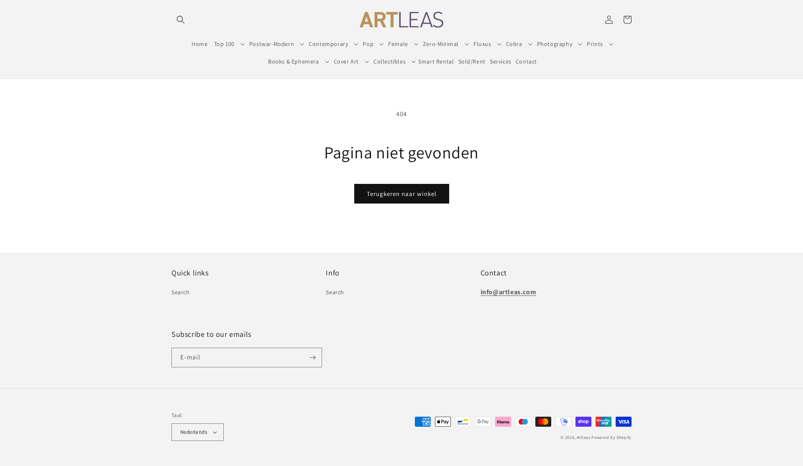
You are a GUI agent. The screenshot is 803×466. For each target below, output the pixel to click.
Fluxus (482, 44)
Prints (595, 44)
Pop (368, 44)
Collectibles (389, 61)
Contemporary (328, 44)
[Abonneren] (312, 357)
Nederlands (193, 431)
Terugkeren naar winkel (402, 194)
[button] (180, 19)
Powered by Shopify (611, 437)
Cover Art (346, 61)
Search (180, 292)
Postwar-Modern (271, 44)
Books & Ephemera (293, 61)
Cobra (514, 44)
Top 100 (224, 44)
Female (398, 44)
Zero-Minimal (441, 44)
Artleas (584, 437)
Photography (555, 44)
